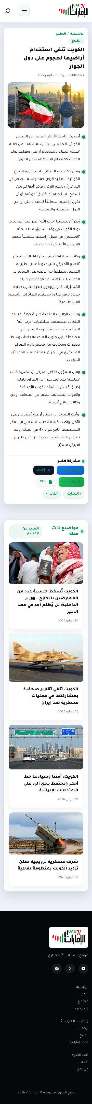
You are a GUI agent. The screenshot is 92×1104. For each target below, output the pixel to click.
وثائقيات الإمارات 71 (74, 1021)
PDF (43, 482)
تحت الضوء (80, 1055)
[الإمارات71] (73, 10)
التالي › (52, 494)
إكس (41, 470)
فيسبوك (67, 470)
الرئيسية (77, 34)
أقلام (84, 1062)
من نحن (82, 1069)
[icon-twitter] (70, 968)
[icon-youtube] (83, 968)
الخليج (60, 34)
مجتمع (83, 1001)
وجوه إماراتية (79, 1043)
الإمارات (83, 994)
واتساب (68, 482)
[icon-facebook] (57, 968)
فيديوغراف (80, 1009)
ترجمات (83, 1028)
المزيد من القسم (30, 531)
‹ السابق (73, 494)
